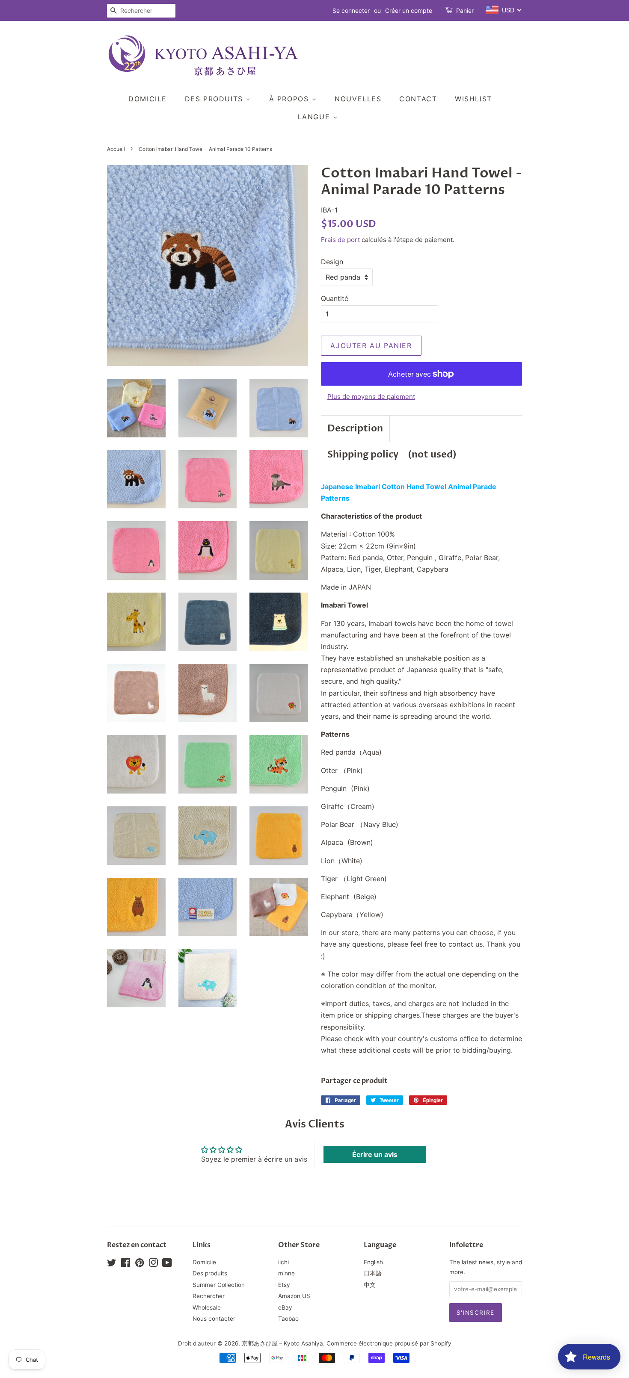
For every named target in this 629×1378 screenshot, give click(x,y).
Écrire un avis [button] (375, 1154)
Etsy (284, 1284)
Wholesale (207, 1307)
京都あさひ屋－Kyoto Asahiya (282, 1343)
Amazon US (294, 1295)
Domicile (147, 98)
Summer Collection (219, 1284)
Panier (465, 10)
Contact (418, 98)
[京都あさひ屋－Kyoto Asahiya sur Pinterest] (139, 1264)
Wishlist (473, 98)
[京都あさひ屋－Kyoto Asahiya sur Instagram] (153, 1264)
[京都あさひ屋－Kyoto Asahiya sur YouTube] (167, 1264)
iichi (283, 1262)
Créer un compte (408, 10)
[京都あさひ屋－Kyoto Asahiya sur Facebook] (126, 1264)
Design (332, 261)
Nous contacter (214, 1318)
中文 (370, 1284)
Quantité (334, 298)
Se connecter (351, 10)
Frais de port (340, 240)
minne (286, 1273)
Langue (315, 116)
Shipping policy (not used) (392, 454)
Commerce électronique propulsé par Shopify (388, 1343)
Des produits (215, 98)
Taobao (288, 1318)
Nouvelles (358, 98)
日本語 (373, 1273)
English (373, 1262)
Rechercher (209, 1295)
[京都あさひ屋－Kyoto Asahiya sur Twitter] (111, 1264)
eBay (285, 1307)
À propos (290, 98)
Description (355, 428)
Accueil (116, 149)
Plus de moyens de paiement (371, 396)
